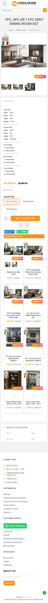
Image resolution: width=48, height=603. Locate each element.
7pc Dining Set (11, 201)
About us (7, 512)
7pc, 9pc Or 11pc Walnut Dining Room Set (33, 315)
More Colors (40, 76)
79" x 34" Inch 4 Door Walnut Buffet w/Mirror (13, 358)
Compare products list (12, 542)
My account (8, 558)
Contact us (7, 531)
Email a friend (27, 225)
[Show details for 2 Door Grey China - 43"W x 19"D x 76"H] (33, 380)
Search (45, 10)
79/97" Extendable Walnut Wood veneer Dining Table (33, 272)
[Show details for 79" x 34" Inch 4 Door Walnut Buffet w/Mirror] (13, 336)
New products (9, 546)
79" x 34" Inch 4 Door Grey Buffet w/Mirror (33, 359)
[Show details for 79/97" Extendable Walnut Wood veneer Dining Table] (33, 250)
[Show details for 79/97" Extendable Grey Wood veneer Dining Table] (13, 293)
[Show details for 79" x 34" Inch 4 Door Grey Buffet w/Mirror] (33, 336)
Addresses (7, 565)
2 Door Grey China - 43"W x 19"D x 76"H (33, 403)
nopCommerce (27, 597)
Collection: (9, 197)
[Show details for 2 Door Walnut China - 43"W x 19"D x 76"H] (13, 380)
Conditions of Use (10, 509)
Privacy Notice (9, 505)
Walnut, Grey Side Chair (13, 273)
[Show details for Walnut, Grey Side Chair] (13, 250)
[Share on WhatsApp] (22, 233)
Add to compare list (21, 225)
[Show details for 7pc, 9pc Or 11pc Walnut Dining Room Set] (33, 293)
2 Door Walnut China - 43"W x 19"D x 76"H (13, 403)
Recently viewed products (14, 539)
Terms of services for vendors (15, 501)
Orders (6, 561)
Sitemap (6, 494)
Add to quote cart (25, 218)
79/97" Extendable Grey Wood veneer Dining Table (13, 315)
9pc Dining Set (28, 201)
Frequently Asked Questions (14, 498)
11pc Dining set (11, 209)
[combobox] (21, 10)
